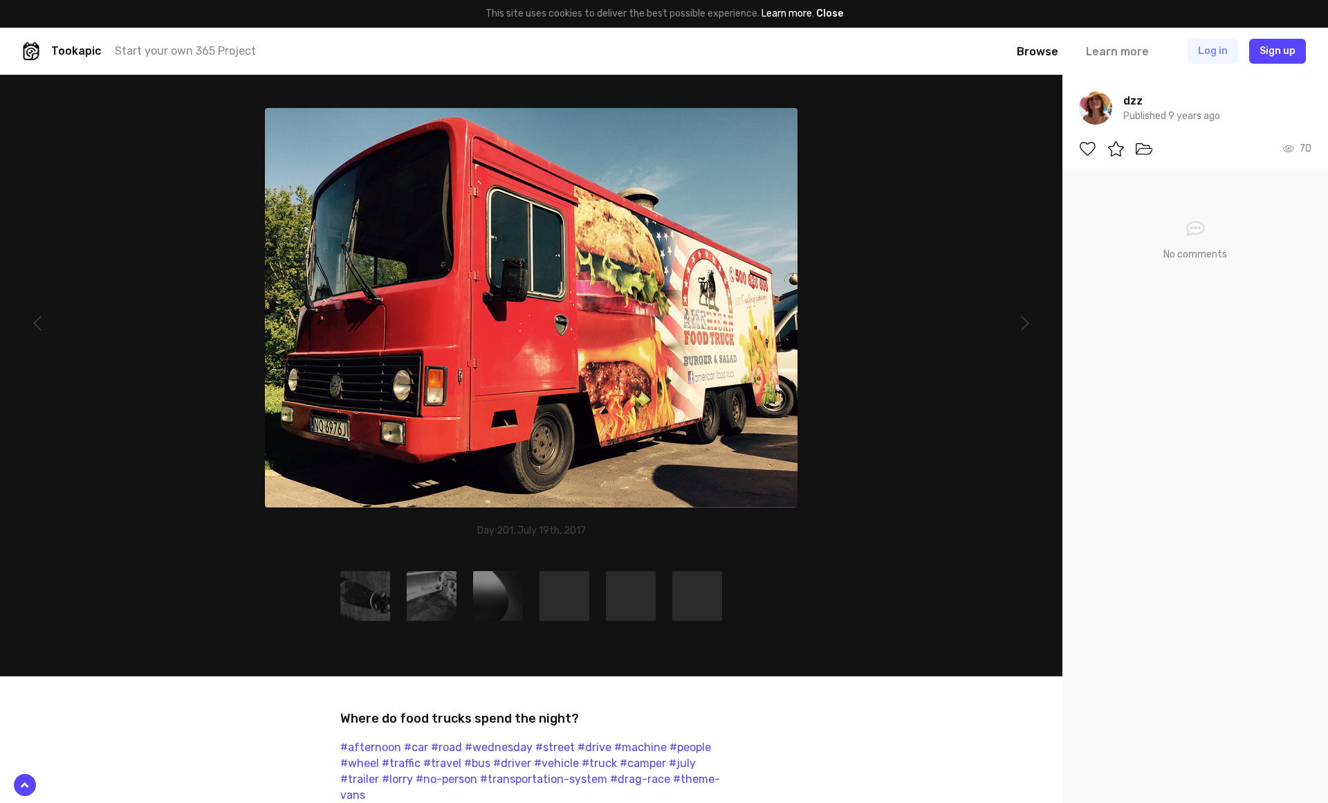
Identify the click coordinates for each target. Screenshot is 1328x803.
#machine (640, 747)
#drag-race (640, 779)
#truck (599, 763)
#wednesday (499, 747)
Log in (1213, 51)
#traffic (401, 763)
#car (416, 747)
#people (690, 747)
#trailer (359, 779)
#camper (643, 763)
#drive (594, 747)
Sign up (1277, 51)
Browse (1037, 51)
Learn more (787, 13)
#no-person (446, 779)
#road (446, 747)
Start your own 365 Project (185, 50)
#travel (442, 763)
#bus (477, 763)
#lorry (397, 779)
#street (555, 747)
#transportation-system (543, 779)
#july (682, 763)
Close (829, 13)
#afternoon (370, 747)
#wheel (359, 763)
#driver (512, 763)
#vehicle (556, 763)
